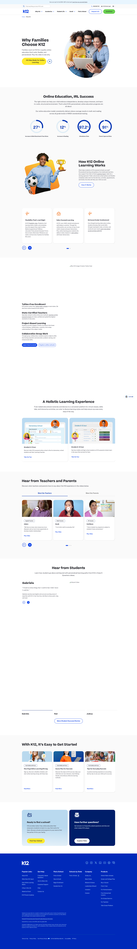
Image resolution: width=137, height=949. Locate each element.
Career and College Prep (108, 879)
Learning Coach (101, 174)
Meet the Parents (92, 493)
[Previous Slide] (24, 248)
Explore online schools (47, 345)
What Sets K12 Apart (28, 879)
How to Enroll (57, 879)
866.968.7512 (96, 6)
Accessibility (68, 938)
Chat (39, 888)
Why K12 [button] (37, 11)
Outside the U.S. (58, 886)
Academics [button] (48, 11)
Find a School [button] (73, 875)
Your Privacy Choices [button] (43, 938)
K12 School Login (107, 6)
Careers (87, 893)
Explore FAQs (82, 841)
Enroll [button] (71, 11)
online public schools (41, 306)
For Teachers (104, 902)
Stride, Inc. (88, 875)
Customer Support (43, 884)
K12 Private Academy (28, 895)
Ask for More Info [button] (42, 881)
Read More (27, 788)
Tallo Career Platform (107, 905)
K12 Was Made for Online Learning (35, 61)
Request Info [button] (95, 11)
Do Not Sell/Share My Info (57, 938)
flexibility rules (33, 223)
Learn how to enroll (29, 345)
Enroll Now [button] (109, 11)
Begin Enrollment (58, 882)
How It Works (86, 185)
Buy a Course (104, 882)
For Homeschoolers (106, 889)
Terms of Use (25, 938)
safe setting (74, 233)
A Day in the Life (26, 888)
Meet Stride (88, 879)
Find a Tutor (104, 886)
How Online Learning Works (28, 883)
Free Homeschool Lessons (106, 894)
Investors (87, 889)
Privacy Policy (32, 938)
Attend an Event (26, 891)
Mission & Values (90, 882)
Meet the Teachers (45, 493)
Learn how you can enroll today (79, 2)
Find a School (82, 11)
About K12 (25, 875)
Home (23, 16)
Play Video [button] (27, 535)
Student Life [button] (61, 11)
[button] (114, 6)
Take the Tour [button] (28, 457)
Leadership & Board (90, 886)
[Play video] (50, 61)
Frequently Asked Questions (43, 876)
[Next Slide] (30, 248)
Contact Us (41, 891)
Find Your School (36, 841)
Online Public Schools (107, 875)
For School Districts (106, 898)
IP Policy (74, 938)
